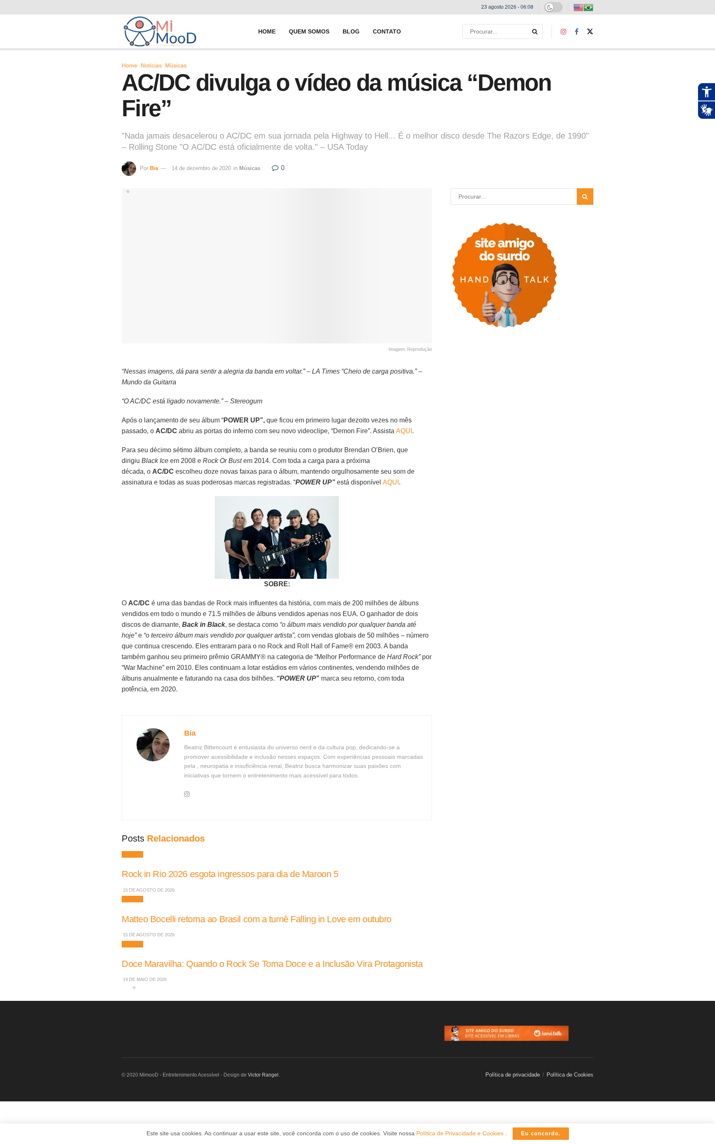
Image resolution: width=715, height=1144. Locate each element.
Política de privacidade (512, 1075)
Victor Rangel (263, 1075)
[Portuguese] (588, 7)
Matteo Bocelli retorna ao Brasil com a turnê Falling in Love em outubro (256, 919)
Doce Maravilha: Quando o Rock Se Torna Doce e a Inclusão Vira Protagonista (272, 964)
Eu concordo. (541, 1133)
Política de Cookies (570, 1075)
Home (267, 31)
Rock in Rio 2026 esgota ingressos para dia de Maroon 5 (230, 874)
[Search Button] (535, 31)
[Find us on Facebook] (576, 31)
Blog (351, 31)
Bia (154, 168)
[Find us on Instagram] (563, 31)
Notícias (151, 65)
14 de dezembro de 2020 (201, 168)
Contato (387, 31)
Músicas (176, 65)
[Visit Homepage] (160, 31)
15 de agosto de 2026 (148, 889)
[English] (578, 7)
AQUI (404, 430)
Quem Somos (309, 31)
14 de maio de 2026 (144, 979)
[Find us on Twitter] (590, 31)
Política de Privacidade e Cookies (460, 1133)
